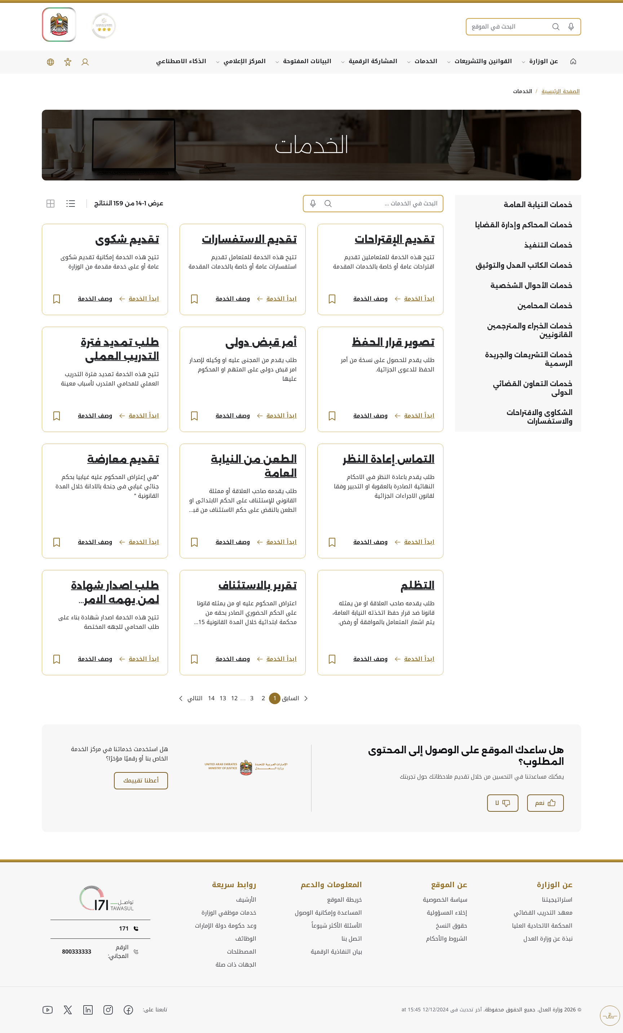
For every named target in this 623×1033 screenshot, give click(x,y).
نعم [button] (539, 802)
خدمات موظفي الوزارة (229, 912)
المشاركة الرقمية (373, 61)
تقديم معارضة (123, 459)
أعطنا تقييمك (141, 780)
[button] (573, 26)
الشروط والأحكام (446, 938)
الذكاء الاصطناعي (181, 61)
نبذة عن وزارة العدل (548, 938)
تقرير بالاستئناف (257, 586)
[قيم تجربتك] (610, 1016)
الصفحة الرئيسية (561, 91)
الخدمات (426, 61)
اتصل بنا (351, 938)
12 (234, 698)
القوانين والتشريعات (483, 61)
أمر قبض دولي (261, 342)
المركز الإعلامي (245, 61)
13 (223, 698)
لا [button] (497, 802)
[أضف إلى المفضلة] (332, 299)
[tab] (518, 205)
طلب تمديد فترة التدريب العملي (120, 349)
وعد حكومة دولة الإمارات (225, 925)
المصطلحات (241, 951)
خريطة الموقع (344, 899)
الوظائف (245, 938)
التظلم (417, 586)
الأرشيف (246, 899)
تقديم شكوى (127, 239)
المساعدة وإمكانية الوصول (328, 912)
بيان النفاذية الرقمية (336, 951)
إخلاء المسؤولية (447, 912)
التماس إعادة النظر (388, 459)
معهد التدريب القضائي (543, 912)
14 (211, 698)
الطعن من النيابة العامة (254, 466)
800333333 (76, 951)
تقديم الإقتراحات (394, 239)
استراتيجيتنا (557, 899)
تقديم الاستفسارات (249, 239)
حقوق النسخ (451, 925)
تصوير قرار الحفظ (393, 342)
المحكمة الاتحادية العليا (542, 925)
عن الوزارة (543, 61)
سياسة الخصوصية (445, 899)
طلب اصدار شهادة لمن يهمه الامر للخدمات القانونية (114, 593)
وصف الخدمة (370, 298)
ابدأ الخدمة (419, 298)
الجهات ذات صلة (236, 964)
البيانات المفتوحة (307, 61)
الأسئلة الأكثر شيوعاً (337, 925)
